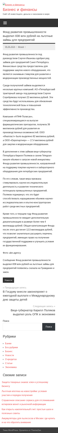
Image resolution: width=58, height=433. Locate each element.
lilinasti (21, 47)
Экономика (11, 367)
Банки (8, 343)
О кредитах (11, 359)
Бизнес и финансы (20, 9)
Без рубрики (11, 347)
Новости (8, 280)
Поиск (6, 321)
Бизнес (9, 351)
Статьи (8, 363)
